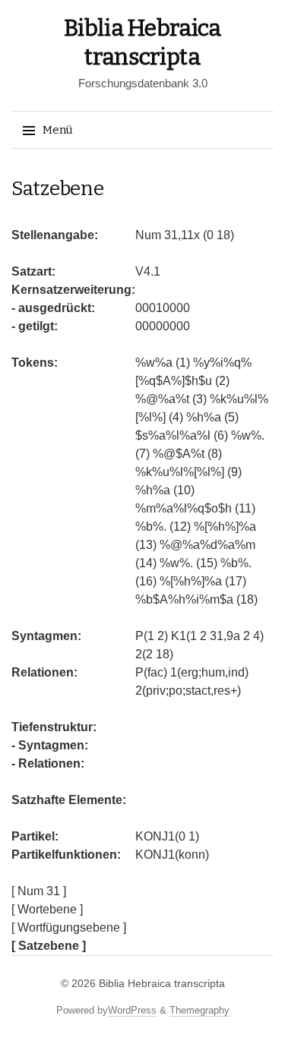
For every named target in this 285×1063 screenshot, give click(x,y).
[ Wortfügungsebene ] (68, 927)
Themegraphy (199, 1010)
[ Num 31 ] (38, 891)
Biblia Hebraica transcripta (162, 983)
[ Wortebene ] (47, 909)
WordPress (132, 1010)
